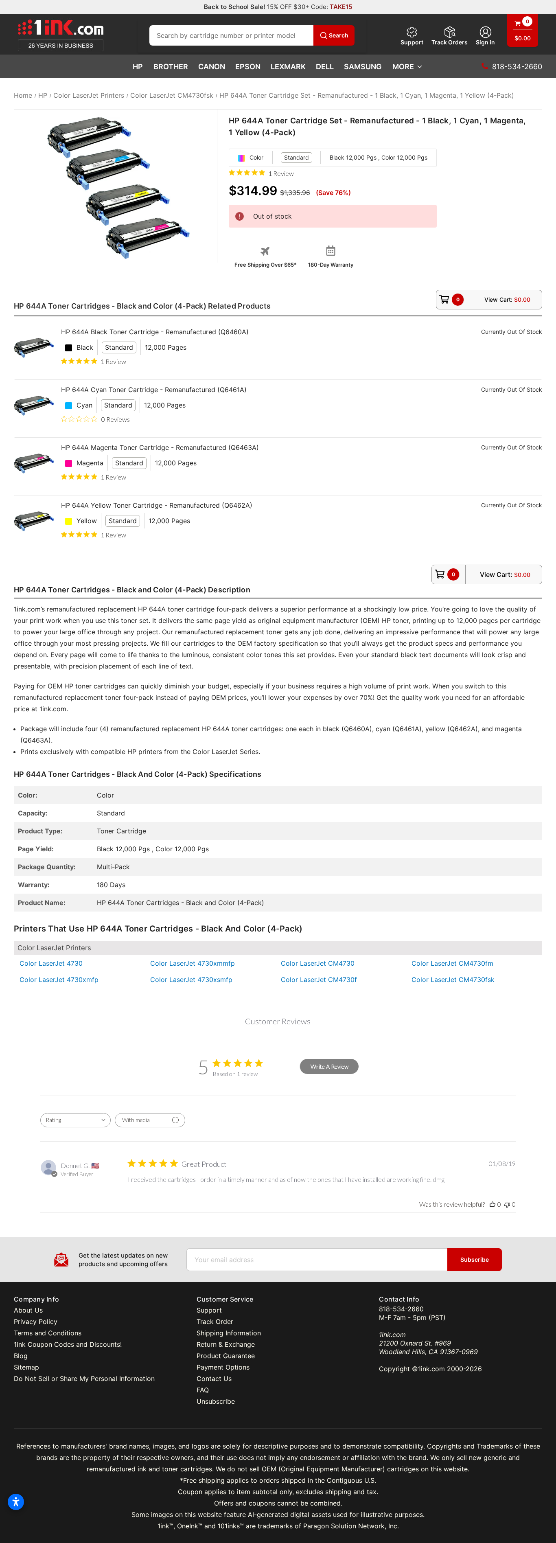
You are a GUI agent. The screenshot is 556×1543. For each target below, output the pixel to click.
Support (412, 42)
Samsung (363, 66)
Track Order (215, 1321)
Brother (170, 66)
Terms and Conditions (47, 1333)
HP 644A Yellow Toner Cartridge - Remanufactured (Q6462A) (156, 505)
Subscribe (474, 1259)
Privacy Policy (35, 1321)
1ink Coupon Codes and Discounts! (68, 1344)
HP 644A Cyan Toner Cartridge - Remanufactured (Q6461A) (154, 390)
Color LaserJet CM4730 (318, 963)
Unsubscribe (216, 1401)
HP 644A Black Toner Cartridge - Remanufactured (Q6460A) (155, 332)
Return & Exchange (226, 1344)
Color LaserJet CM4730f (319, 979)
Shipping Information (229, 1333)
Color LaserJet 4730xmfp (59, 979)
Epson (247, 66)
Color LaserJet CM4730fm (452, 963)
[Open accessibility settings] (16, 1502)
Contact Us (214, 1378)
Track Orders (449, 42)
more (403, 66)
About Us (28, 1310)
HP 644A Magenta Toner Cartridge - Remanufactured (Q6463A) (160, 447)
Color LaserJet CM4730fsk (453, 979)
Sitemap (26, 1367)
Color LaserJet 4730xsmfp (191, 979)
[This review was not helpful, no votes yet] (507, 1204)
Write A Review (329, 1066)
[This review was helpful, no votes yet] (492, 1204)
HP (138, 66)
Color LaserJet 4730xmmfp (192, 963)
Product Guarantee (226, 1356)
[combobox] (75, 1120)
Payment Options (223, 1367)
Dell (325, 66)
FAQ (203, 1390)
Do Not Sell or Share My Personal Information (84, 1378)
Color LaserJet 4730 (51, 963)
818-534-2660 (401, 1309)
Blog (21, 1356)
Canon (211, 66)
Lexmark (288, 66)
